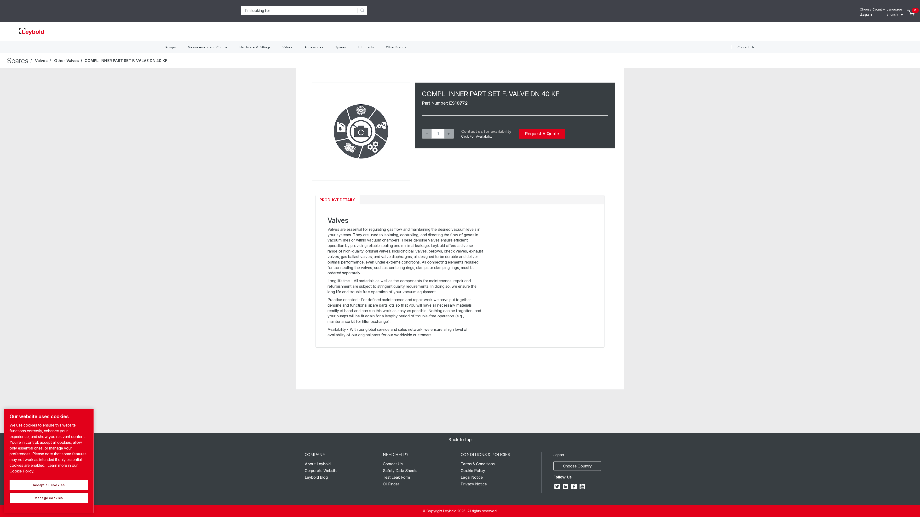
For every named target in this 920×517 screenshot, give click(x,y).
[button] (426, 134)
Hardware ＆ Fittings (255, 47)
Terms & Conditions (478, 463)
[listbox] (896, 14)
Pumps (171, 47)
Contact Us (745, 47)
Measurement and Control (208, 47)
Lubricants (366, 47)
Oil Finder (391, 484)
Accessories (314, 47)
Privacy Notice (474, 484)
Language (894, 9)
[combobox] (299, 10)
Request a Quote (542, 133)
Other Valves (66, 60)
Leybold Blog (316, 477)
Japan (866, 14)
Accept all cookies (49, 485)
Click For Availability (477, 136)
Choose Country (872, 9)
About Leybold (318, 463)
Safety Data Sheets (400, 470)
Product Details (337, 201)
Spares (340, 47)
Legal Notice (472, 477)
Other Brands (396, 47)
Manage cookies (48, 498)
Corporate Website (321, 470)
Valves (287, 47)
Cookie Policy (473, 470)
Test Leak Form (396, 477)
